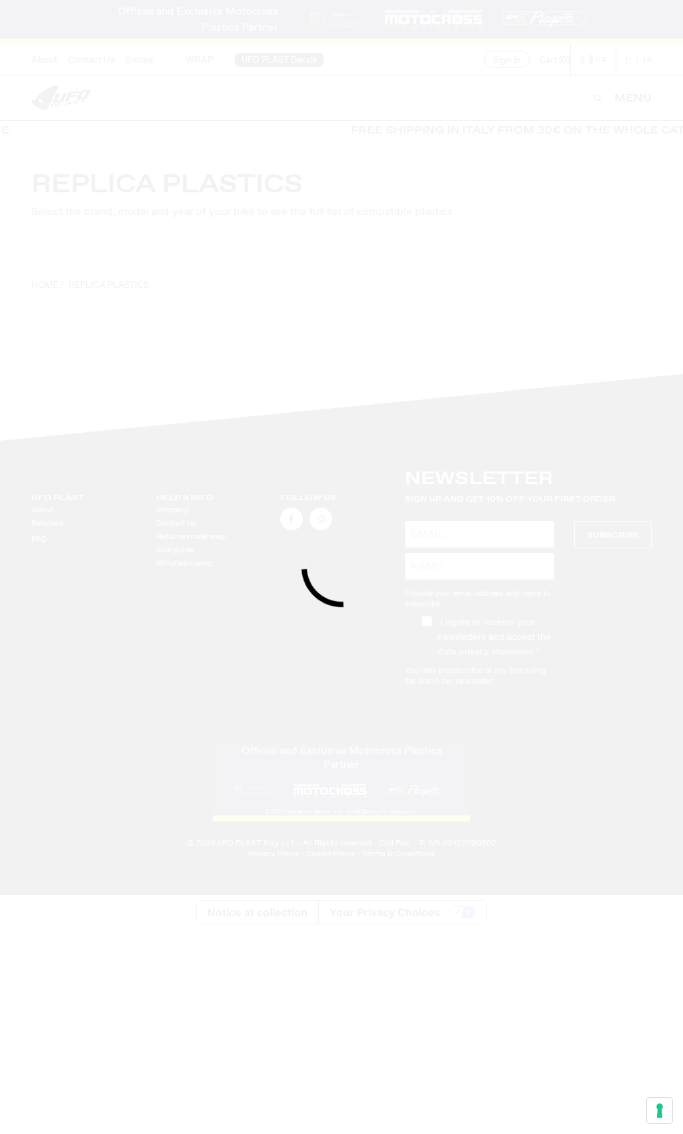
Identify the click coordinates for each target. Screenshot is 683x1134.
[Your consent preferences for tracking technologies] (659, 1110)
